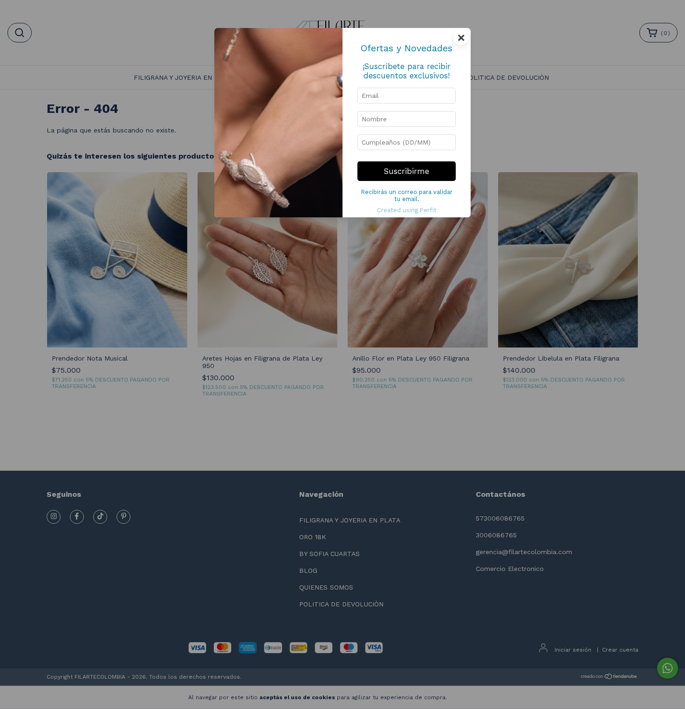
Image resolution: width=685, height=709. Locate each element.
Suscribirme (406, 171)
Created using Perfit (407, 210)
